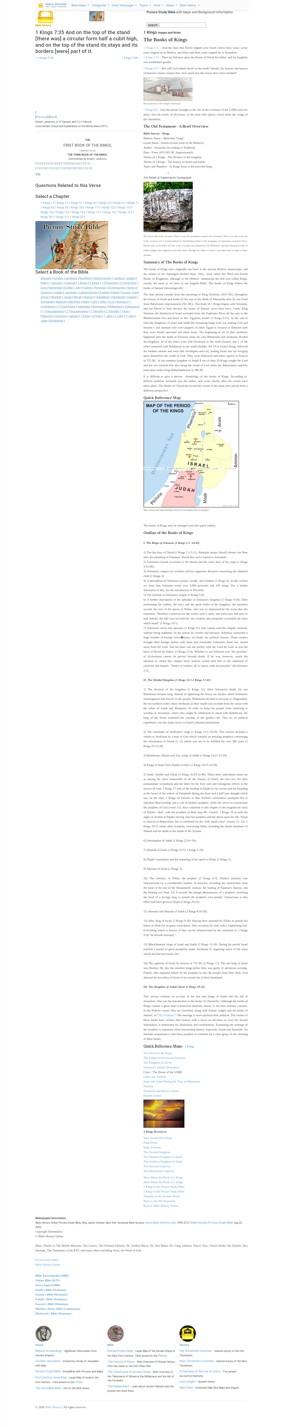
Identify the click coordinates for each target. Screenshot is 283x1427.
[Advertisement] (87, 83)
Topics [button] (144, 5)
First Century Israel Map (51, 1377)
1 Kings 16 (76, 212)
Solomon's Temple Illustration (161, 1067)
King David (150, 1142)
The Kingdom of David (157, 1062)
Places (162, 1355)
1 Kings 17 (92, 212)
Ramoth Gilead (152, 1095)
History (184, 1345)
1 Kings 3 (75, 203)
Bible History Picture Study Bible (212, 1222)
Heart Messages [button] (123, 5)
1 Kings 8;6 (150, 109)
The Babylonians (118, 1386)
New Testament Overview (196, 1361)
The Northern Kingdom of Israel (162, 1157)
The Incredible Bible (48, 1388)
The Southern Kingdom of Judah (162, 1161)
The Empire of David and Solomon (164, 1057)
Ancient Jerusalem (47, 1361)
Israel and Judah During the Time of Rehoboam (171, 1081)
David (80, 121)
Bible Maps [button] (79, 5)
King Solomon (152, 1147)
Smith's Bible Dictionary (50, 1290)
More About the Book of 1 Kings (163, 1177)
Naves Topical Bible (47, 1285)
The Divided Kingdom (156, 1152)
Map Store (186, 1387)
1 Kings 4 (89, 203)
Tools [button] (157, 5)
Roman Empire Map (120, 1351)
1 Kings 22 (76, 217)
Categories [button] (99, 5)
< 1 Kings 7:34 (44, 58)
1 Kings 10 (75, 207)
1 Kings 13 (123, 207)
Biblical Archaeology (48, 1351)
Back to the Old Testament (159, 1201)
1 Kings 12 (107, 207)
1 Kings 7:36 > (131, 58)
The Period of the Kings (157, 1053)
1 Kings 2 (61, 203)
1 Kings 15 (61, 212)
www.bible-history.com (160, 1222)
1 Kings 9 (61, 207)
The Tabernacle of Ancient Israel (129, 1372)
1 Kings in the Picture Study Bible (163, 1186)
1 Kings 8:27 (151, 68)
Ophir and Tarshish (154, 1076)
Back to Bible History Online (160, 1205)
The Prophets (166, 1015)
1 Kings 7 (131, 203)
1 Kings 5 (103, 203)
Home (39, 1345)
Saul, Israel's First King (157, 1138)
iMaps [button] (170, 5)
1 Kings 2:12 (151, 57)
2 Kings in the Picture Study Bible (163, 1191)
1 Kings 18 (108, 212)
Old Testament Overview (195, 1351)
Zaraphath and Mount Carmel (161, 1091)
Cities (79, 1382)
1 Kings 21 (61, 217)
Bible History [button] (188, 5)
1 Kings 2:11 (151, 47)
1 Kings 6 (117, 203)
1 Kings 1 (47, 203)
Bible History (53, 1407)
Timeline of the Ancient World (161, 1196)
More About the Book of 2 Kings (163, 1182)
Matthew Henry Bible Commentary (57, 1308)
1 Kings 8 (47, 207)
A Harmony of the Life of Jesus (200, 1371)
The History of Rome (121, 1361)
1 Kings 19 (124, 212)
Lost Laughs (187, 1381)
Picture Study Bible (47, 1371)
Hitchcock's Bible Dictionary (53, 1313)
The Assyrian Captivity (157, 1166)
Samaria (148, 1086)
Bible (110, 1345)
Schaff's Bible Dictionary (51, 1299)
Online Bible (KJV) (47, 1280)
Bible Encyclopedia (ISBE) (52, 1275)
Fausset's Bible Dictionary (51, 1304)
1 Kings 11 (91, 207)
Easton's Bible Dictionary (51, 1294)
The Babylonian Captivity (158, 1171)
